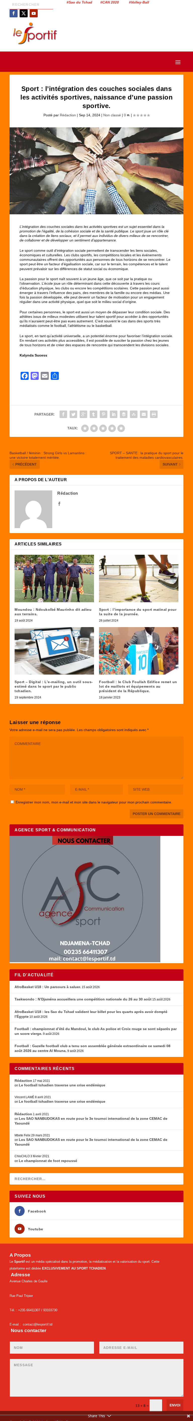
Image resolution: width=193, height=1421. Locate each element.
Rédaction (68, 115)
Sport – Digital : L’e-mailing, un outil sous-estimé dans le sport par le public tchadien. (54, 686)
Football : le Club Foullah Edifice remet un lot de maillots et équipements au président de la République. (138, 686)
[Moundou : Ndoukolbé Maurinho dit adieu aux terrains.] (54, 578)
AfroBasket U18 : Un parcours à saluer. (48, 987)
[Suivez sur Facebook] (14, 13)
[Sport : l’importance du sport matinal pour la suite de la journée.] (138, 578)
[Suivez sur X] (24, 13)
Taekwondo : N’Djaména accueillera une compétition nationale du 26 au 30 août (83, 999)
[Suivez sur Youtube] (34, 13)
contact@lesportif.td (37, 1324)
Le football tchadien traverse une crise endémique (62, 1085)
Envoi (175, 1405)
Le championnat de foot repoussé (48, 1161)
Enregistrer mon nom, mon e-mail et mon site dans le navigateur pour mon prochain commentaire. (94, 802)
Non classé (112, 115)
